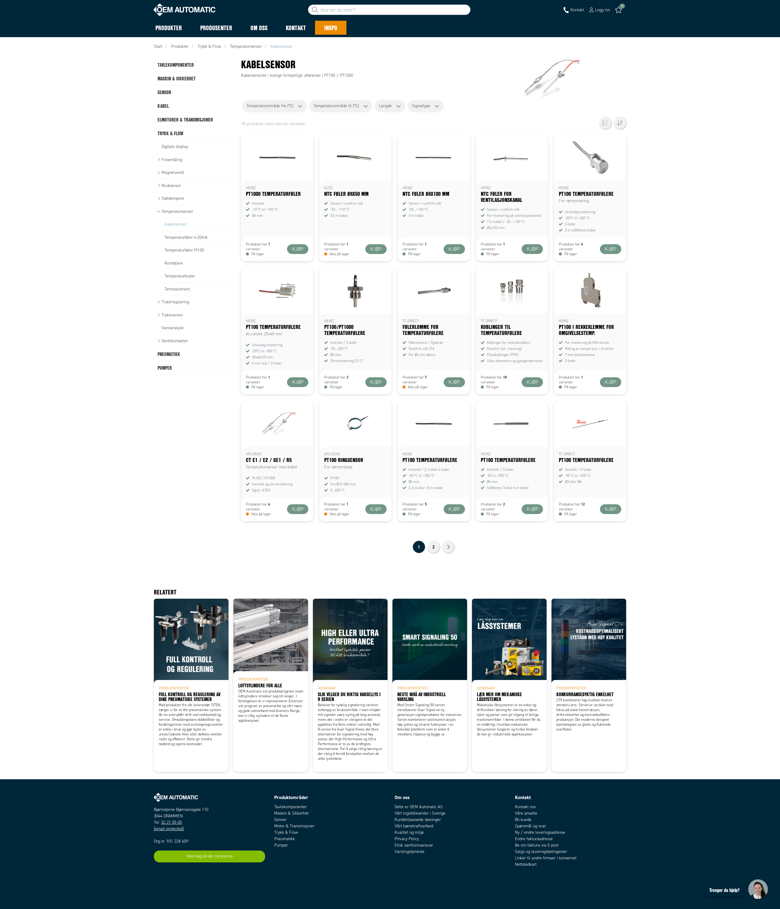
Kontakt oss (525, 806)
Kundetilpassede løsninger (418, 819)
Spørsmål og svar (530, 826)
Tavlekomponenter (290, 806)
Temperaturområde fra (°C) (269, 105)
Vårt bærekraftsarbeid (414, 826)
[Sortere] (620, 123)
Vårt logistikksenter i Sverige (420, 813)
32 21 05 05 (171, 822)
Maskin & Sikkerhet (291, 813)
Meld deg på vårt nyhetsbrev (209, 856)
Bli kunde (523, 819)
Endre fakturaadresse (534, 838)
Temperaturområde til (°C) (336, 105)
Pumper (281, 845)
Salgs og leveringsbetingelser (541, 851)
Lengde (385, 105)
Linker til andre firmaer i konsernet (545, 858)
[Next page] (448, 547)
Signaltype (421, 105)
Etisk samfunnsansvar (414, 845)
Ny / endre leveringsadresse (540, 832)
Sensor (280, 819)
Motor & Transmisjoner (294, 826)
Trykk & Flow (286, 832)
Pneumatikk (284, 838)
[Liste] (605, 123)
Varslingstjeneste (409, 851)
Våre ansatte (526, 813)
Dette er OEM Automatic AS (419, 806)
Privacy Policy (407, 838)
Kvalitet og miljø (409, 832)
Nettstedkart (526, 864)
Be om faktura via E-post (536, 845)
